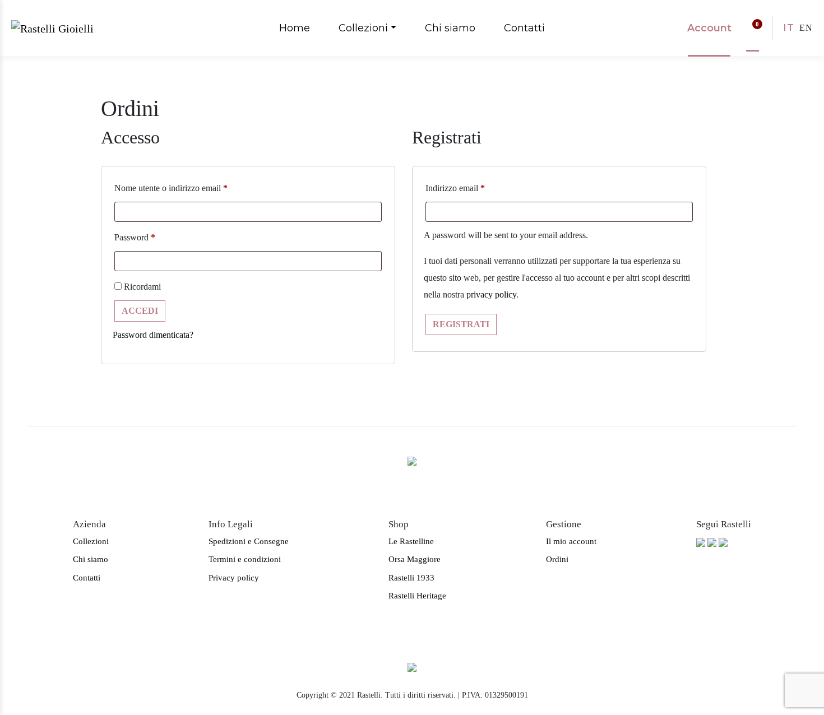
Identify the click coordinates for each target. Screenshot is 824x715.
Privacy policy (234, 577)
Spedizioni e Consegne (249, 541)
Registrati (461, 324)
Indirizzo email (455, 188)
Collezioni (363, 28)
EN (806, 27)
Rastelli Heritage (417, 595)
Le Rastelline (411, 541)
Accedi (140, 310)
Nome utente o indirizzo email (171, 188)
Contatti (524, 28)
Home (294, 28)
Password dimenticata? (153, 335)
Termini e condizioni (245, 559)
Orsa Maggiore (414, 559)
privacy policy (491, 294)
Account (709, 28)
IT (789, 27)
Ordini (557, 559)
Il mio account (571, 541)
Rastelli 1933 (411, 577)
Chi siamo (450, 28)
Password (134, 237)
